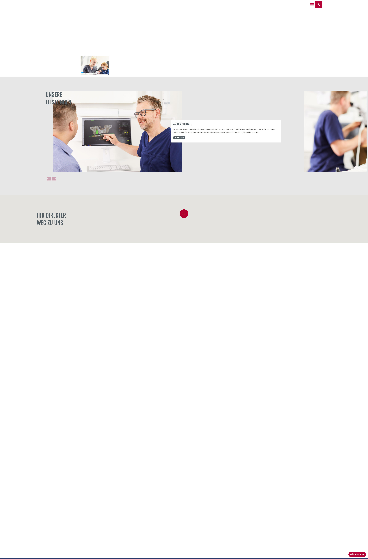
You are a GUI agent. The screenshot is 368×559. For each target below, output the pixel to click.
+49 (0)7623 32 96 (318, 4)
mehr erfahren (179, 137)
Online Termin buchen (357, 554)
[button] (184, 214)
